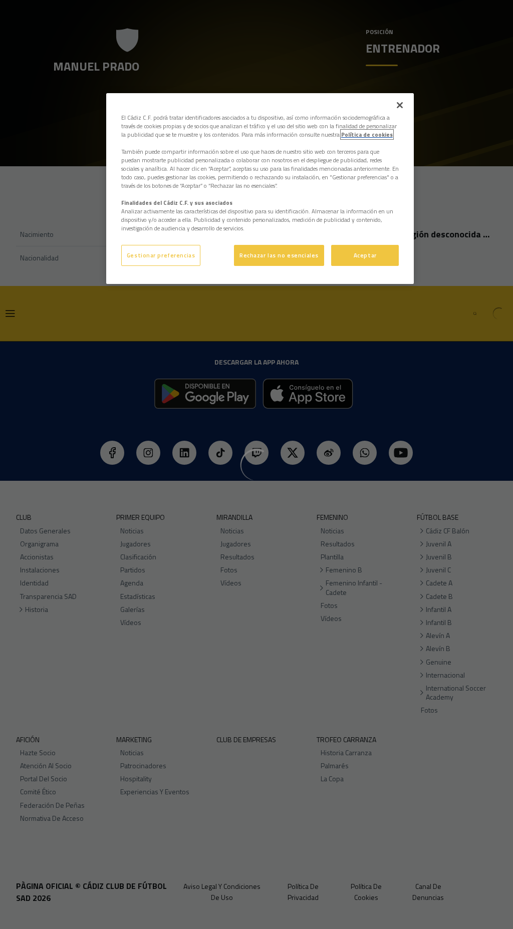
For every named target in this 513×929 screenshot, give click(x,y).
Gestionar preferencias (161, 255)
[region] (260, 188)
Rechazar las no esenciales (279, 255)
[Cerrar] (400, 105)
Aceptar (365, 255)
